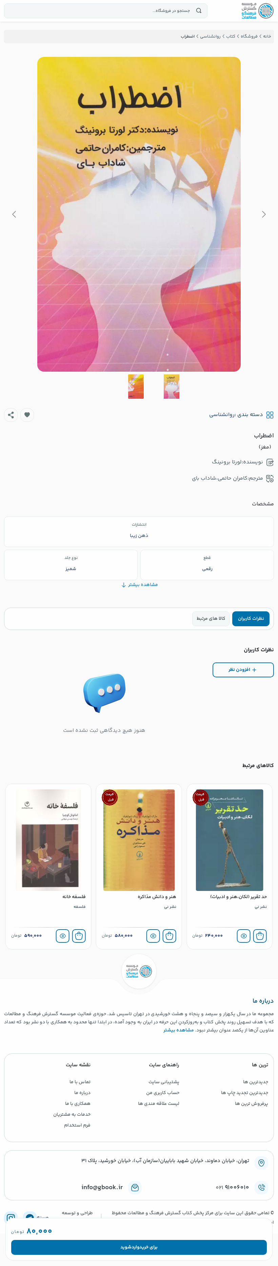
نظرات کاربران (251, 619)
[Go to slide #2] (136, 386)
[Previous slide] (263, 214)
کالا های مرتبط (211, 619)
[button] (27, 415)
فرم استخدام (77, 1125)
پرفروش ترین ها (251, 1104)
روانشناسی (222, 415)
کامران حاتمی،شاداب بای (219, 478)
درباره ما (82, 1093)
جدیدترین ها (255, 1082)
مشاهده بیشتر (178, 1030)
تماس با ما (80, 1082)
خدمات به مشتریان (72, 1114)
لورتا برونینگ (227, 462)
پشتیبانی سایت (163, 1082)
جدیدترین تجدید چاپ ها (244, 1093)
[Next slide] (14, 214)
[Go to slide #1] (171, 386)
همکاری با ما (78, 1104)
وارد (135, 1247)
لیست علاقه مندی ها (158, 1104)
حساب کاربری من (162, 1093)
